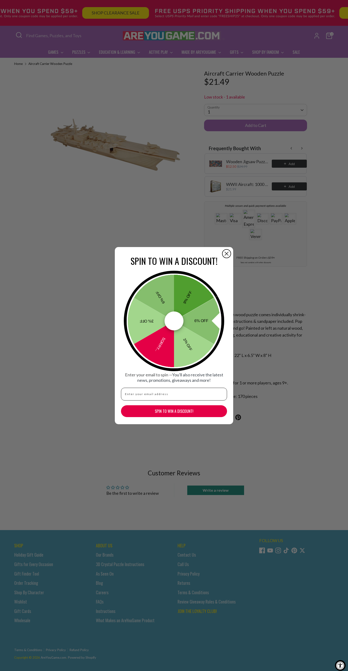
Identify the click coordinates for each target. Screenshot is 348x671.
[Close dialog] (226, 253)
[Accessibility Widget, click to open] (340, 665)
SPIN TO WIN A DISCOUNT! (174, 411)
